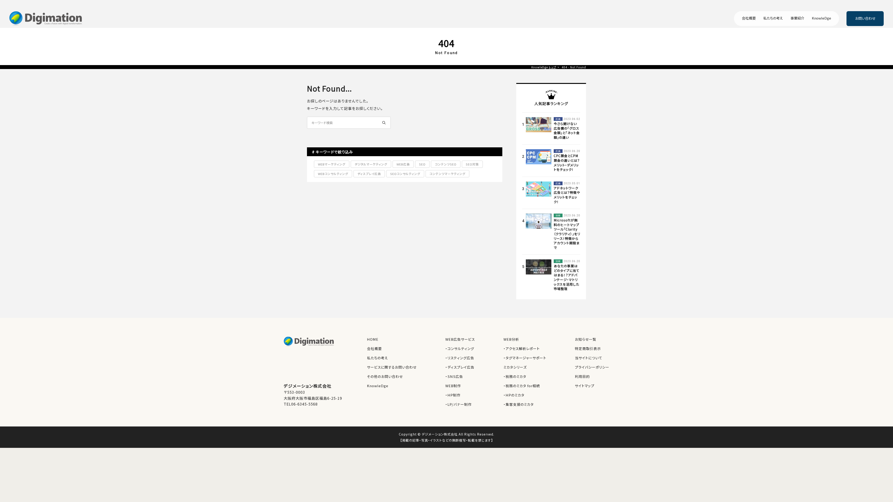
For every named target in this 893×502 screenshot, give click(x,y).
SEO (422, 164)
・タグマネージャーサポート (524, 357)
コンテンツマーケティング (447, 174)
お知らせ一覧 (585, 339)
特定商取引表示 (588, 348)
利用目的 (582, 376)
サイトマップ (584, 385)
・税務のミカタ (514, 376)
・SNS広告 (454, 376)
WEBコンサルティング (333, 174)
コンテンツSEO (445, 164)
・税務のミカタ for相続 (521, 385)
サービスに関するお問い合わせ (392, 367)
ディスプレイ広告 (369, 174)
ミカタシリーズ (515, 367)
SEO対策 (472, 164)
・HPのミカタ (513, 395)
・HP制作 (452, 395)
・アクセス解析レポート (521, 348)
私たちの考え (773, 18)
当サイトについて (588, 357)
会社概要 (749, 18)
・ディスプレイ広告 (459, 367)
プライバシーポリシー (592, 367)
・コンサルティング (459, 348)
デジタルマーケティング (371, 164)
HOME (372, 339)
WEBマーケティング (331, 164)
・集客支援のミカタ (518, 404)
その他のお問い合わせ (385, 376)
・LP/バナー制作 (458, 404)
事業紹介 (797, 18)
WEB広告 (403, 164)
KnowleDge (821, 18)
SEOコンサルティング (405, 174)
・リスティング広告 (459, 357)
